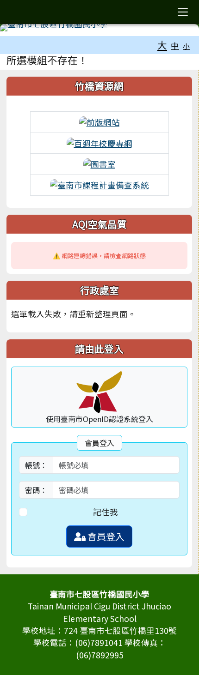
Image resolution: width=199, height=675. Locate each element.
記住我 (105, 512)
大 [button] (162, 45)
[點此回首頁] (99, 27)
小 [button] (186, 46)
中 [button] (175, 45)
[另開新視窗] (99, 121)
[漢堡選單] (183, 12)
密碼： (36, 489)
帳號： (36, 464)
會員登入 (105, 536)
